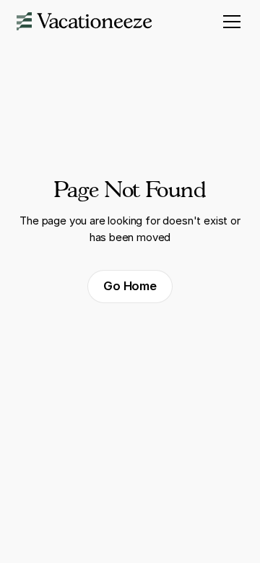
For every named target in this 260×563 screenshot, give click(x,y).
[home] (84, 21)
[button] (229, 21)
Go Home (130, 286)
